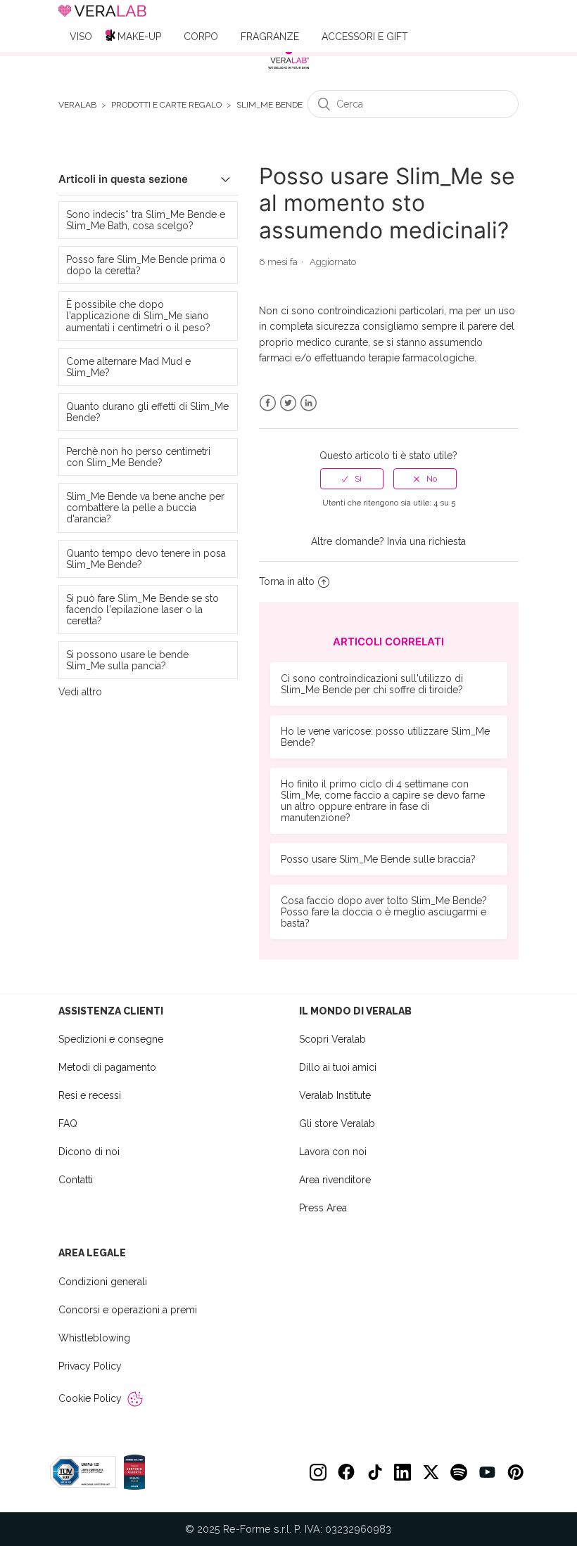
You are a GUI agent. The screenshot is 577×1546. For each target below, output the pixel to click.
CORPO (201, 36)
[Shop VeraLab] (288, 58)
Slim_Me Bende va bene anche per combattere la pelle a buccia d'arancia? (145, 507)
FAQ (67, 1123)
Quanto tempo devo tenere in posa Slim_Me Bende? (146, 559)
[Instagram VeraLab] (318, 1472)
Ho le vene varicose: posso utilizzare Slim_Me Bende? (385, 737)
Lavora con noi (333, 1151)
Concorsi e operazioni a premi (127, 1309)
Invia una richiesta (426, 541)
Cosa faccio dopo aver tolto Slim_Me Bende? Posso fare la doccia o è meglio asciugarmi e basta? (384, 912)
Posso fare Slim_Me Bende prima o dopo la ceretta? (146, 265)
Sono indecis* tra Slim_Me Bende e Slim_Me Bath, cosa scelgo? (145, 220)
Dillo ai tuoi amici (337, 1067)
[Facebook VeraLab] (346, 1472)
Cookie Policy (90, 1398)
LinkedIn (308, 403)
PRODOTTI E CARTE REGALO (166, 105)
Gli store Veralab (337, 1123)
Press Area (323, 1207)
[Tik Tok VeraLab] (374, 1472)
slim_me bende (269, 105)
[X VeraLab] (431, 1472)
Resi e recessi (89, 1095)
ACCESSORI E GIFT (365, 36)
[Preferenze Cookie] (135, 1399)
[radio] (351, 478)
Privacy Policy (90, 1366)
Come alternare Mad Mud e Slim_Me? (128, 367)
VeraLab (77, 105)
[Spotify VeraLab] (459, 1472)
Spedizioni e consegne (110, 1039)
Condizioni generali (102, 1281)
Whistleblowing (94, 1338)
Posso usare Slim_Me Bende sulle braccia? (378, 859)
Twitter (288, 403)
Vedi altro (80, 691)
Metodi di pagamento (107, 1067)
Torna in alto (287, 581)
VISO (81, 36)
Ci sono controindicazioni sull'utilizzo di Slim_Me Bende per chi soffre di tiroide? (372, 684)
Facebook (268, 403)
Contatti (75, 1179)
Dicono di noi (89, 1151)
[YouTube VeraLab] (487, 1472)
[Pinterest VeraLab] (515, 1472)
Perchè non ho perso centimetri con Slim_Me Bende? (138, 457)
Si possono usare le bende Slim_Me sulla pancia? (127, 660)
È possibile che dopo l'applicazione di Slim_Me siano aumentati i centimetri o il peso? (138, 316)
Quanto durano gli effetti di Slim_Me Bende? (147, 412)
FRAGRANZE (270, 36)
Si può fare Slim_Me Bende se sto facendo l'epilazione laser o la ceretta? (142, 609)
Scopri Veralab (332, 1039)
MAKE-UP (139, 36)
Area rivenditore (335, 1179)
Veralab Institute (335, 1095)
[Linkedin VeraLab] (402, 1472)
